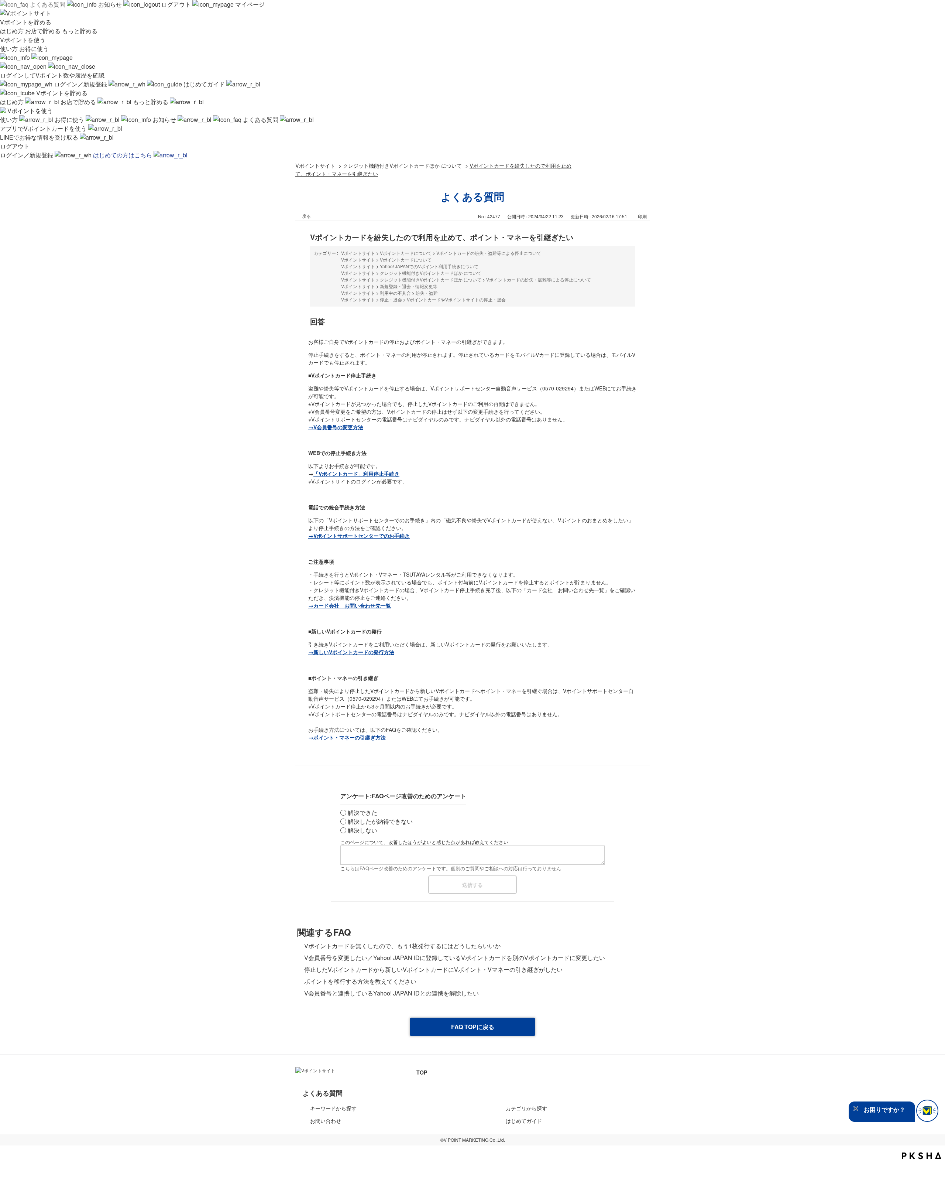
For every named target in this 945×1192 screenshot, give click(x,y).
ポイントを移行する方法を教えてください (360, 981)
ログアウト (176, 4)
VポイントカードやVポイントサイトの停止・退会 (456, 299)
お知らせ (110, 4)
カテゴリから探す (526, 1108)
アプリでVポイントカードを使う (44, 128)
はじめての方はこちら (123, 155)
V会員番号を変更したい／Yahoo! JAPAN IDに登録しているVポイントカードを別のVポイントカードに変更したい (454, 957)
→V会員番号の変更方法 (335, 427)
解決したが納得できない (380, 821)
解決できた (362, 812)
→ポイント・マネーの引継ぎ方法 (347, 737)
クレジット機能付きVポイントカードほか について (402, 165)
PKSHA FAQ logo (921, 1156)
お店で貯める (43, 31)
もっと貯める (79, 31)
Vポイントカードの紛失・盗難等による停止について (488, 253)
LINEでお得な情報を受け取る (40, 137)
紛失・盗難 (427, 293)
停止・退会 (391, 299)
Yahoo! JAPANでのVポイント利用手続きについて (429, 266)
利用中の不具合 (395, 293)
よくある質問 (47, 4)
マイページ (249, 4)
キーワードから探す (333, 1108)
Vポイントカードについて (406, 253)
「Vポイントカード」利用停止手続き (356, 473)
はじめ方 (12, 31)
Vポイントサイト (315, 165)
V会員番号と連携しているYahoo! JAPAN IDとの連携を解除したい (391, 993)
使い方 (9, 48)
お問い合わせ (325, 1120)
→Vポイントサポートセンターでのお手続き (359, 535)
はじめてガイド (204, 84)
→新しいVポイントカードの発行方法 (351, 652)
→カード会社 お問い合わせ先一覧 (349, 605)
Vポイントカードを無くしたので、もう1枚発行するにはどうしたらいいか (402, 946)
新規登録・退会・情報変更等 (408, 286)
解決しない (362, 830)
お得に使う (34, 48)
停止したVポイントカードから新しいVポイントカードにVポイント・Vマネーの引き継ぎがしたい (433, 969)
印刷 (642, 216)
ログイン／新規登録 (80, 84)
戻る (306, 216)
